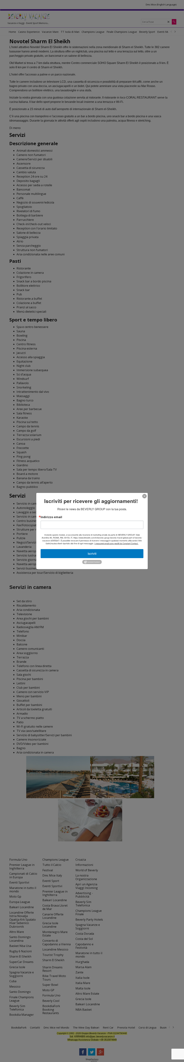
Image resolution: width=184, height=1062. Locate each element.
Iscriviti (92, 553)
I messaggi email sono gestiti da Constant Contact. (116, 543)
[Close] (144, 496)
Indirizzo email (51, 517)
